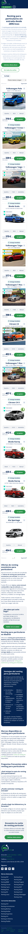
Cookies (8, 930)
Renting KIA (4, 892)
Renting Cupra (5, 887)
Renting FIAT (4, 877)
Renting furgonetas (6, 914)
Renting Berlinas (6, 909)
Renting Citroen (5, 884)
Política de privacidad (20, 930)
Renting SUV (4, 904)
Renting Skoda (18, 889)
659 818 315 (7, 7)
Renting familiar (5, 911)
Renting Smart (18, 892)
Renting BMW (5, 882)
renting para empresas (16, 663)
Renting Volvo (18, 897)
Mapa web (2, 930)
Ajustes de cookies (12, 930)
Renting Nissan (18, 877)
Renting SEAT (18, 887)
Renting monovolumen (8, 906)
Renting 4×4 (4, 916)
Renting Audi (5, 879)
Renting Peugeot (19, 882)
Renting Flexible (5, 921)
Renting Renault (18, 884)
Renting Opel (18, 879)
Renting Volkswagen (20, 894)
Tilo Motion (9, 928)
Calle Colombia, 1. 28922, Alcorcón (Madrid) (11, 856)
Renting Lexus (5, 894)
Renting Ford (5, 889)
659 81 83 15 (10, 859)
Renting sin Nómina (7, 919)
